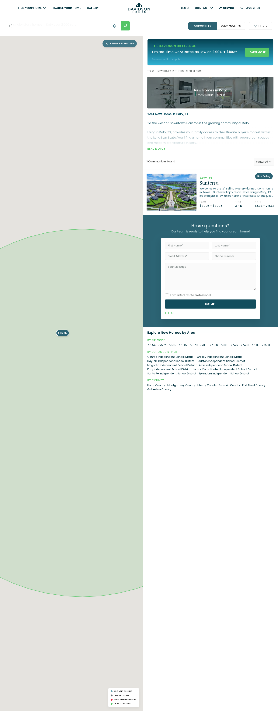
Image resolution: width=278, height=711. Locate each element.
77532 (162, 345)
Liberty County (207, 385)
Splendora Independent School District (224, 373)
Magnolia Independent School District (172, 365)
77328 (224, 345)
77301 (203, 345)
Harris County (156, 385)
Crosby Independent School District (220, 357)
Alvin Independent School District (220, 365)
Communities (202, 25)
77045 (182, 345)
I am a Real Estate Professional (190, 295)
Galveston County (159, 389)
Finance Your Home (66, 8)
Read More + (156, 149)
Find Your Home (30, 8)
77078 (193, 345)
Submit (210, 304)
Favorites (252, 8)
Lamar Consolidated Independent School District (225, 369)
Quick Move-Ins (231, 25)
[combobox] (68, 26)
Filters (263, 25)
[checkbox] (167, 295)
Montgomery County (181, 385)
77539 (255, 345)
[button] (62, 333)
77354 (151, 345)
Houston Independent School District (221, 361)
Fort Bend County (253, 385)
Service (228, 8)
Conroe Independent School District (171, 357)
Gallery (93, 8)
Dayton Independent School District (170, 361)
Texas (151, 71)
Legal (169, 313)
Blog (185, 8)
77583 (266, 345)
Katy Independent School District (169, 369)
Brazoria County (229, 385)
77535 (172, 345)
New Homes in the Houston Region (180, 71)
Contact (202, 8)
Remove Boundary (122, 43)
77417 (234, 345)
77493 (245, 345)
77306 (214, 345)
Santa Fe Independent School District (171, 373)
